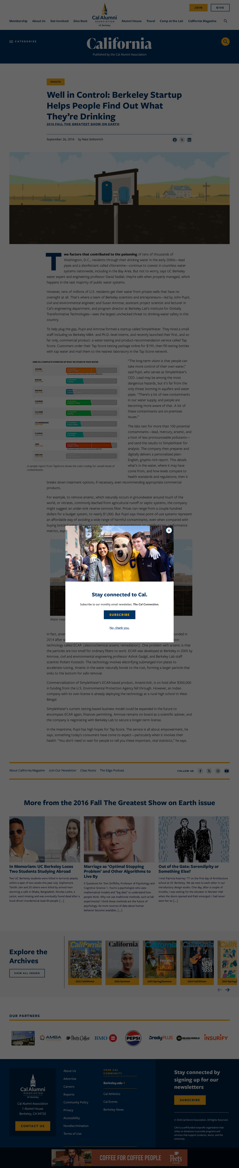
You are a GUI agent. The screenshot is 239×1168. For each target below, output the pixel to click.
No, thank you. (120, 627)
